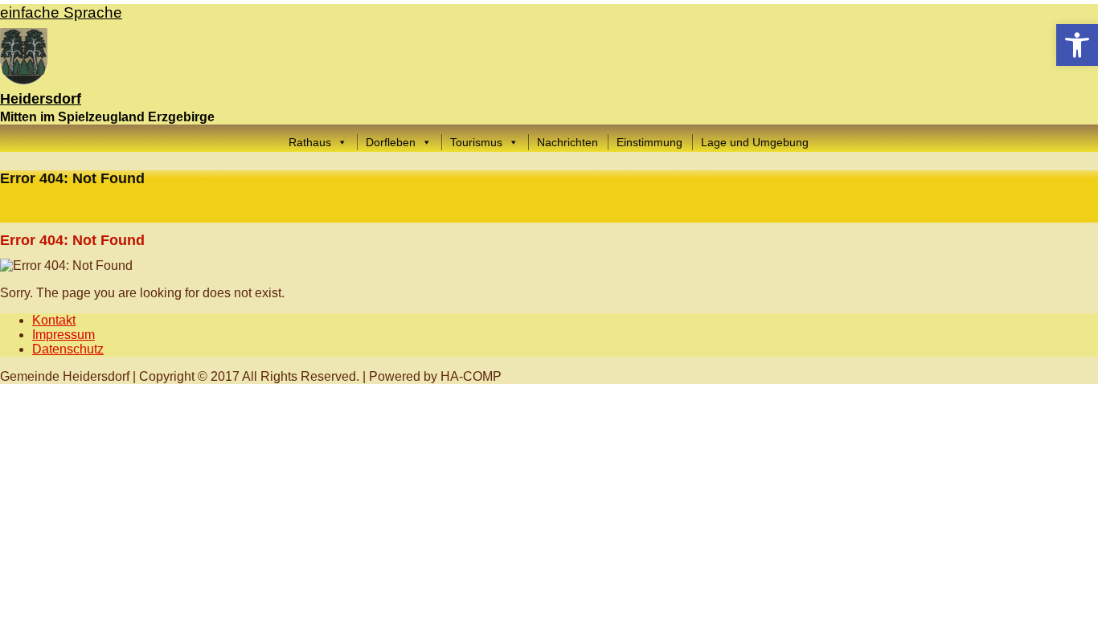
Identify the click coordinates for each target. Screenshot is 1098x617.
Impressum (63, 334)
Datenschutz (68, 349)
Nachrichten (567, 142)
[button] (1077, 45)
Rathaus (310, 142)
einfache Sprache (61, 12)
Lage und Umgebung (755, 142)
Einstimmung (649, 142)
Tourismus (476, 142)
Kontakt (54, 320)
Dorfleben (391, 142)
